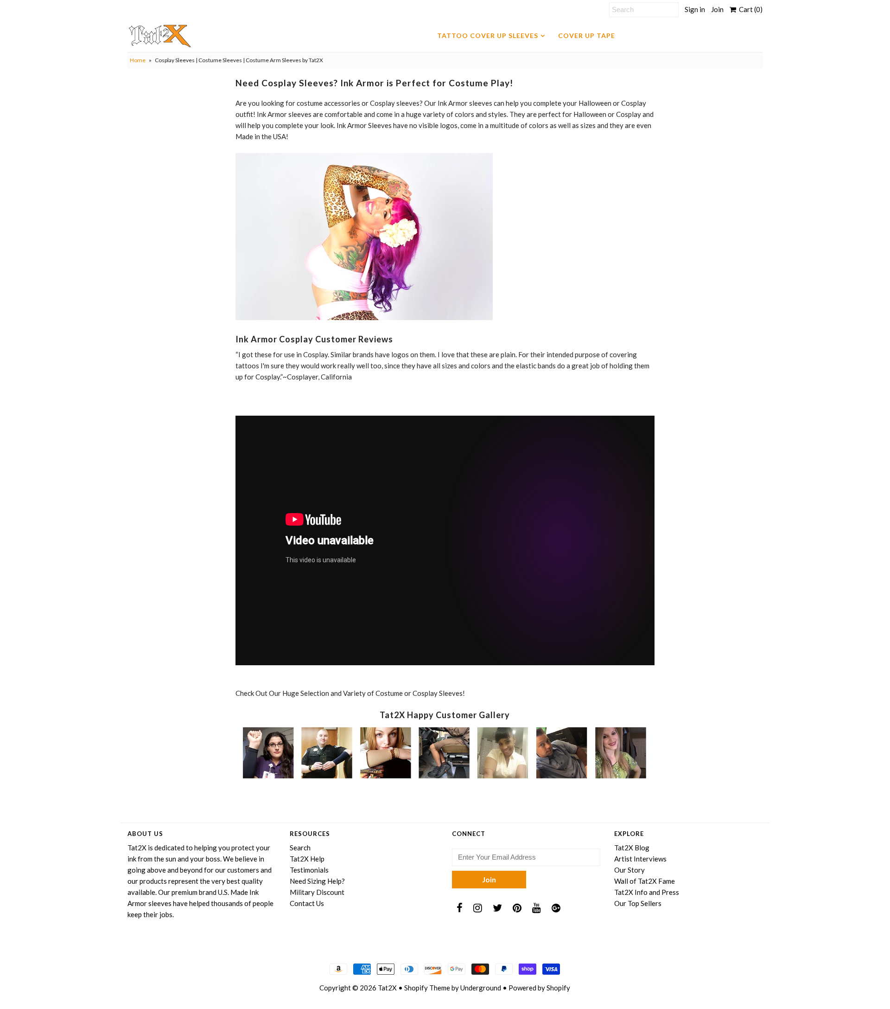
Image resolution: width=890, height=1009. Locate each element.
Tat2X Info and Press (646, 892)
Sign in (695, 9)
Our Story (629, 870)
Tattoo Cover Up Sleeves (487, 35)
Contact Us (307, 903)
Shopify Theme (427, 987)
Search (300, 847)
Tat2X (387, 987)
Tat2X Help (307, 859)
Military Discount (317, 892)
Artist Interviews (640, 859)
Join (717, 9)
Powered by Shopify (539, 987)
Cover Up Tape (586, 35)
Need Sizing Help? (317, 881)
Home (138, 60)
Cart (749, 9)
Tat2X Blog (631, 847)
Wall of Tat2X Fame (644, 881)
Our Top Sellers (637, 903)
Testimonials (309, 870)
